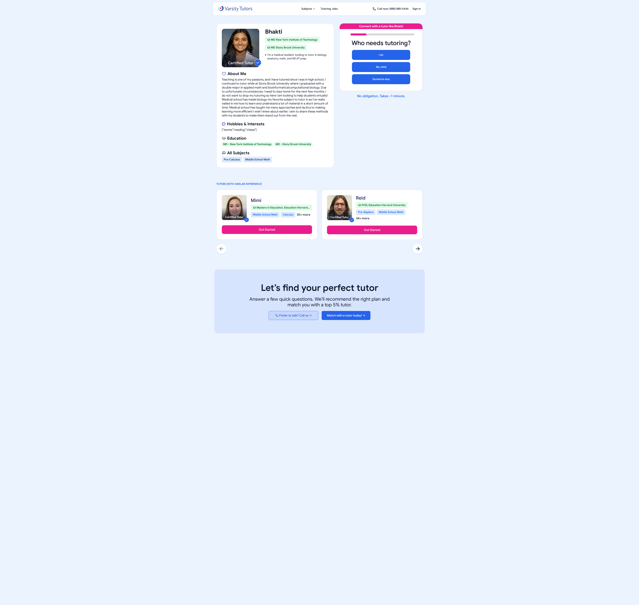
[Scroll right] (418, 249)
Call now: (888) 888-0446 (393, 8)
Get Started (267, 229)
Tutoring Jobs (329, 8)
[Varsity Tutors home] (235, 9)
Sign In (417, 8)
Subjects (306, 8)
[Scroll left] (221, 249)
